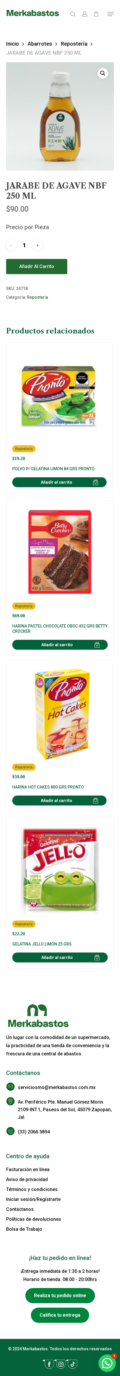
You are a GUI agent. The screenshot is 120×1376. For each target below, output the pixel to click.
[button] (110, 14)
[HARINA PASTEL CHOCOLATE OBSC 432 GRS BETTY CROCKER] (60, 561)
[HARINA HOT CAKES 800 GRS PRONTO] (59, 722)
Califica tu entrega (60, 1315)
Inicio (12, 44)
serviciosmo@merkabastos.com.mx (57, 1087)
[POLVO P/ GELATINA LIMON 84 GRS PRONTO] (59, 404)
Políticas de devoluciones (33, 1219)
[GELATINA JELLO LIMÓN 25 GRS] (60, 879)
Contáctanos (20, 1209)
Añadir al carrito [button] (56, 482)
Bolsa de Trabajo (24, 1229)
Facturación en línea (28, 1169)
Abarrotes (40, 44)
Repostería (74, 44)
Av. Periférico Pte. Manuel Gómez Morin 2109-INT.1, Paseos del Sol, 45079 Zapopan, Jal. (65, 1109)
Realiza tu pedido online (60, 1295)
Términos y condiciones (32, 1189)
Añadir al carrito (36, 266)
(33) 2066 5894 (34, 1132)
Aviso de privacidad (27, 1179)
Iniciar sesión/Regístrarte (33, 1199)
